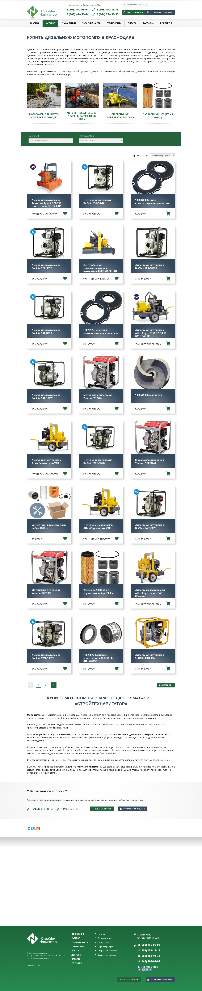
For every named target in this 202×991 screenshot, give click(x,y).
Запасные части (91, 23)
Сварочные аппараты (107, 950)
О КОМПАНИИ (77, 934)
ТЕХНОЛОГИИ (77, 946)
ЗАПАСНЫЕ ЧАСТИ (79, 942)
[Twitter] (32, 828)
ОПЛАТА (75, 950)
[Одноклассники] (35, 828)
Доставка (148, 23)
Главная (34, 23)
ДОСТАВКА (76, 955)
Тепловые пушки (105, 938)
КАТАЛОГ (75, 938)
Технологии (114, 23)
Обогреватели (104, 942)
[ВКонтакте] (29, 828)
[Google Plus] (38, 828)
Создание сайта (35, 965)
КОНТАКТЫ (76, 963)
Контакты (166, 23)
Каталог (50, 23)
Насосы (101, 934)
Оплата (132, 23)
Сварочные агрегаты (107, 955)
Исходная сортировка (161, 156)
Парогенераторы (105, 946)
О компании (69, 23)
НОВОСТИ (75, 959)
